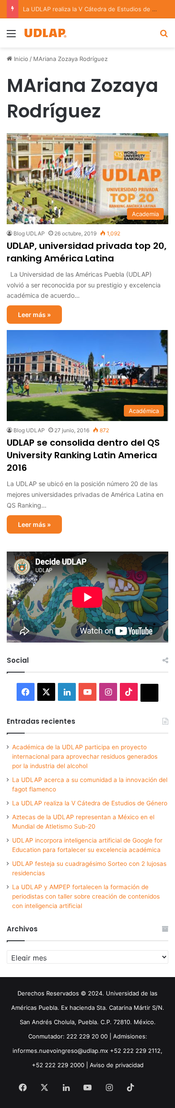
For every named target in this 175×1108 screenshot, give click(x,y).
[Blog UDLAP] (44, 33)
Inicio (20, 58)
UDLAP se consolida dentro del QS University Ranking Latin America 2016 (83, 455)
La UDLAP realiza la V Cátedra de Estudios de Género (89, 803)
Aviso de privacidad (117, 1065)
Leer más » (34, 314)
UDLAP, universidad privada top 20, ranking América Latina (86, 252)
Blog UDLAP (29, 233)
